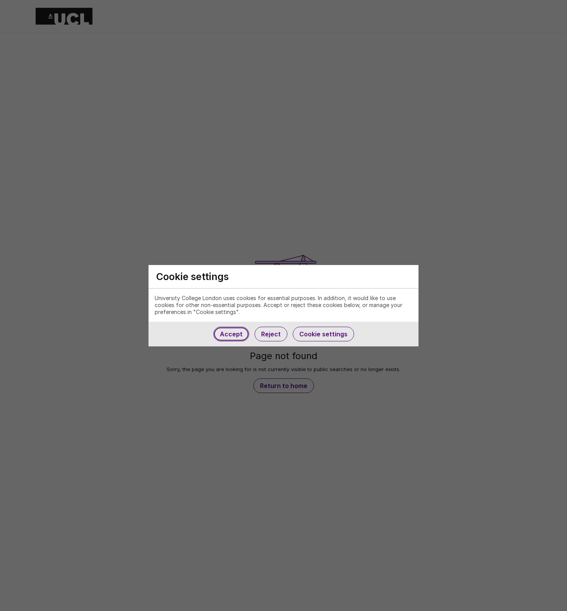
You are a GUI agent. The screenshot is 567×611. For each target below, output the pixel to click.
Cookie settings (323, 334)
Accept (231, 334)
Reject (271, 334)
